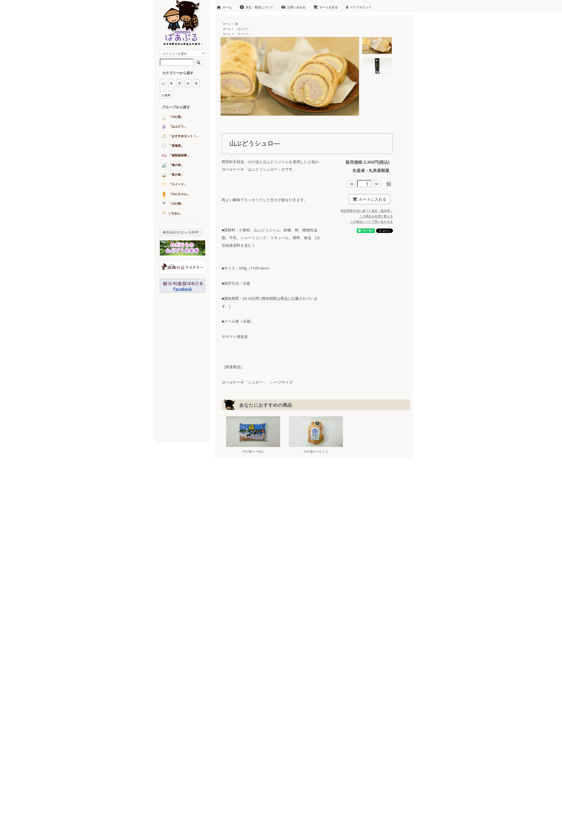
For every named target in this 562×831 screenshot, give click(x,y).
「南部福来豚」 (179, 155)
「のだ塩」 (176, 116)
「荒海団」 (176, 145)
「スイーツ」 (243, 34)
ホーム (227, 7)
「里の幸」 (176, 174)
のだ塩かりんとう (316, 451)
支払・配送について (259, 7)
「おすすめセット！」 (184, 136)
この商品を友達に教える (376, 216)
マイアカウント (360, 7)
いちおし (175, 213)
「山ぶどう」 (243, 28)
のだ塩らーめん (253, 451)
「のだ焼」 (176, 203)
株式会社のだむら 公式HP (180, 232)
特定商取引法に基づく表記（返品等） (367, 211)
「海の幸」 (176, 165)
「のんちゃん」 (179, 194)
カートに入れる (372, 199)
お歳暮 (166, 95)
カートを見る (328, 7)
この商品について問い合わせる (371, 221)
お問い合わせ (296, 7)
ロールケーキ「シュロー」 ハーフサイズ (257, 382)
